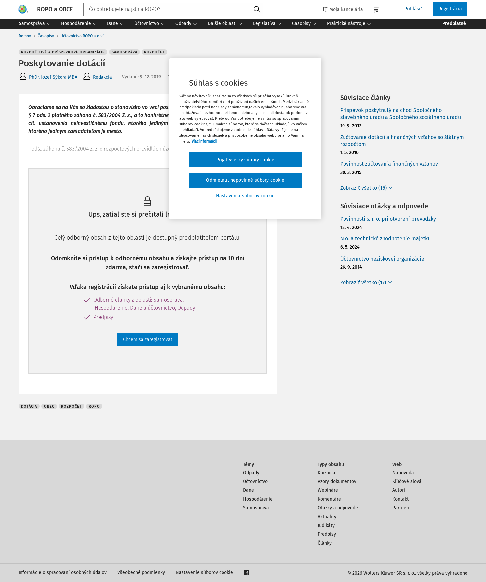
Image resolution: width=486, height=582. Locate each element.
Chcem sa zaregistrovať (147, 339)
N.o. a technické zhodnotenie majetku (385, 238)
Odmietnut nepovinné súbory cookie (245, 180)
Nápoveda (403, 473)
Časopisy (46, 36)
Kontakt (400, 499)
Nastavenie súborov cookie (204, 572)
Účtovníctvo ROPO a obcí (82, 36)
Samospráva (256, 508)
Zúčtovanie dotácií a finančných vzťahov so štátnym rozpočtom (402, 140)
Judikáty (326, 525)
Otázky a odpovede (338, 508)
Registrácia (450, 9)
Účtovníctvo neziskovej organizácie (382, 259)
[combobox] (173, 9)
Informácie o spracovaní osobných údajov (63, 572)
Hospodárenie (258, 499)
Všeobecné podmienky (141, 572)
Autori (398, 490)
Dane (248, 490)
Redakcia (102, 77)
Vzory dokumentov (337, 481)
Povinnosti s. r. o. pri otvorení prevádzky (388, 219)
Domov (25, 36)
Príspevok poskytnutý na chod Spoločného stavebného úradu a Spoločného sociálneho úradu (400, 113)
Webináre (328, 490)
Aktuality (327, 517)
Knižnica (326, 473)
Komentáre (329, 499)
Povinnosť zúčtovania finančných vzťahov (389, 164)
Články (325, 543)
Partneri (400, 508)
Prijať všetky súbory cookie (245, 160)
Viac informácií (204, 141)
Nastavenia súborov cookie (245, 196)
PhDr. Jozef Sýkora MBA (53, 77)
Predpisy (327, 534)
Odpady (251, 473)
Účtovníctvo (255, 481)
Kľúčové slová (407, 481)
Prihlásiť (413, 9)
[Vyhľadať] (257, 9)
